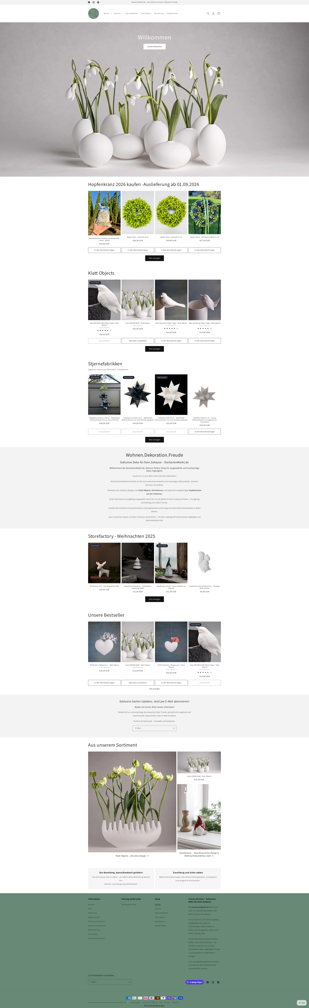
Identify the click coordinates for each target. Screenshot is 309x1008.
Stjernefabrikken (161, 913)
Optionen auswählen (138, 341)
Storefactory (160, 921)
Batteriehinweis (94, 930)
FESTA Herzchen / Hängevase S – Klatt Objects (171, 666)
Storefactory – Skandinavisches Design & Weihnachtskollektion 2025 (199, 854)
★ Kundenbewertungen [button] (154, 1005)
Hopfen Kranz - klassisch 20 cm (138, 237)
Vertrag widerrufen (129, 904)
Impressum (92, 913)
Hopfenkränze (160, 926)
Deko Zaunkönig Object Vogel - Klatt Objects (205, 323)
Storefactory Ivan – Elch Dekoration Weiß (104, 586)
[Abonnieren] (173, 728)
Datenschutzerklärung (97, 926)
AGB (89, 909)
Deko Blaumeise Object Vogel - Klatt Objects (171, 323)
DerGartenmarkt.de (99, 1002)
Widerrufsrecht (94, 917)
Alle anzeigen (154, 258)
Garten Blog (93, 934)
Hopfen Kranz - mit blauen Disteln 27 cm (204, 237)
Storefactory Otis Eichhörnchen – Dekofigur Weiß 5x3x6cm (204, 587)
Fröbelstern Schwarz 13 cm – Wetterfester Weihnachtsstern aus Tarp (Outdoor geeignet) (138, 419)
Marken (158, 904)
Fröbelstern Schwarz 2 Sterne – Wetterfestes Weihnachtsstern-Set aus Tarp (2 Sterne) (104, 419)
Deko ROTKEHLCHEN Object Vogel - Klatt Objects (104, 324)
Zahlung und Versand (96, 921)
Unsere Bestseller (154, 46)
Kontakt (91, 904)
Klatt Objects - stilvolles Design (131, 855)
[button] (107, 13)
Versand (167, 1002)
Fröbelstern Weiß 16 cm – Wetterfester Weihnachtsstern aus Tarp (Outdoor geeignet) (171, 419)
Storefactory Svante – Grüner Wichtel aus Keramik (171, 587)
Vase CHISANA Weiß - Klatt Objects (138, 323)
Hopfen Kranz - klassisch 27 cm (171, 237)
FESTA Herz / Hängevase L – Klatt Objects (104, 665)
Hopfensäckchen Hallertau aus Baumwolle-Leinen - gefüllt (104, 239)
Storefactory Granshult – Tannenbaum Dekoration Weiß (137, 587)
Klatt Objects (160, 917)
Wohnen (158, 909)
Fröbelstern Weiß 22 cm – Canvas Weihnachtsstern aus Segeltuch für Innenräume (204, 420)
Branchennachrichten (96, 938)
